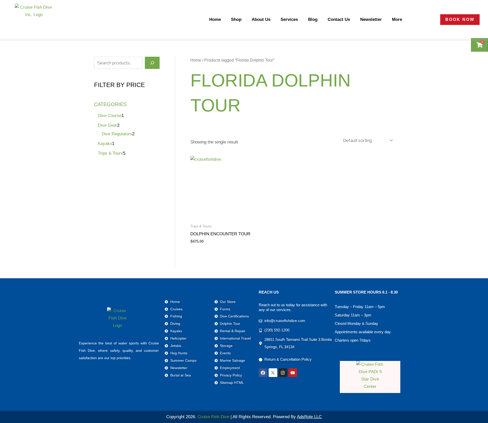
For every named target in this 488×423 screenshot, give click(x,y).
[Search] (152, 63)
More (397, 19)
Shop (236, 19)
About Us (261, 19)
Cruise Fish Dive (213, 416)
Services (289, 19)
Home (215, 19)
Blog (312, 19)
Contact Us (339, 19)
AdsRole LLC (309, 416)
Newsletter (371, 19)
